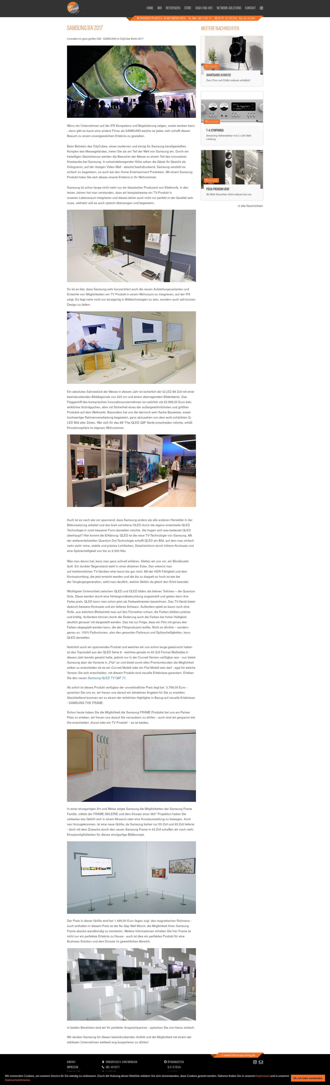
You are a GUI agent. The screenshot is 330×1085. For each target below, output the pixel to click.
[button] (31, 1080)
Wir (159, 7)
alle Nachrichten (252, 206)
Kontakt (250, 7)
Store (187, 7)
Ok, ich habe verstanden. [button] (308, 1078)
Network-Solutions (229, 7)
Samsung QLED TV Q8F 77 (107, 678)
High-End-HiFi (204, 7)
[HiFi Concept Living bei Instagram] (261, 8)
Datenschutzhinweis (17, 1080)
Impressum (263, 1076)
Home (150, 7)
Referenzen (173, 7)
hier (175, 931)
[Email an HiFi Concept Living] (261, 1062)
